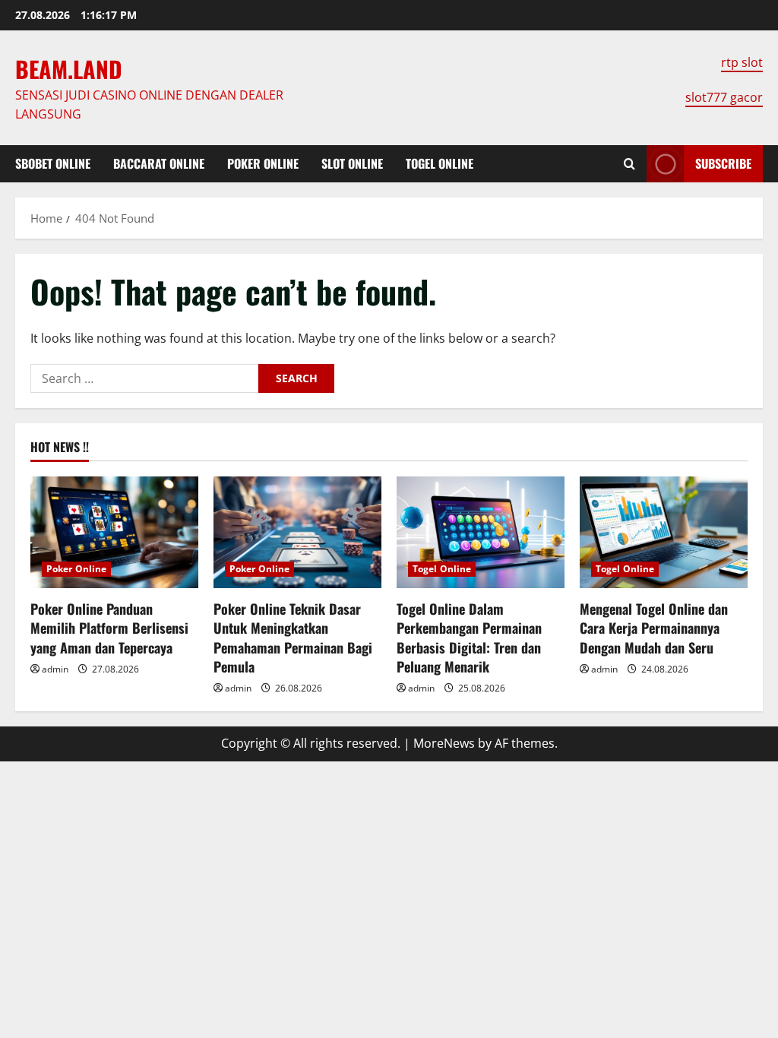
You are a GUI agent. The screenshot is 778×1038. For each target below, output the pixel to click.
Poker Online (263, 163)
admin (55, 669)
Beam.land (68, 69)
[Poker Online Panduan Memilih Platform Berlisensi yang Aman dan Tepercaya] (114, 532)
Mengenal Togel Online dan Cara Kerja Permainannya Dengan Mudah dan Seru (654, 628)
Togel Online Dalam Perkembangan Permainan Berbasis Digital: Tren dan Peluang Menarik (469, 637)
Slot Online (352, 163)
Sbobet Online (52, 163)
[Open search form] (629, 164)
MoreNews (444, 743)
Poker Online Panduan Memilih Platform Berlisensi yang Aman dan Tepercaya (109, 628)
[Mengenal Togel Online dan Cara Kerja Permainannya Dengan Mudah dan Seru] (664, 532)
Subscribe (723, 163)
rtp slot (742, 62)
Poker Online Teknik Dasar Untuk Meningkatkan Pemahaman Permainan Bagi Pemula (292, 637)
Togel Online (439, 163)
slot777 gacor (724, 97)
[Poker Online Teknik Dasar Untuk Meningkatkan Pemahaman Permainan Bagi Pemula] (297, 532)
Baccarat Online (158, 163)
